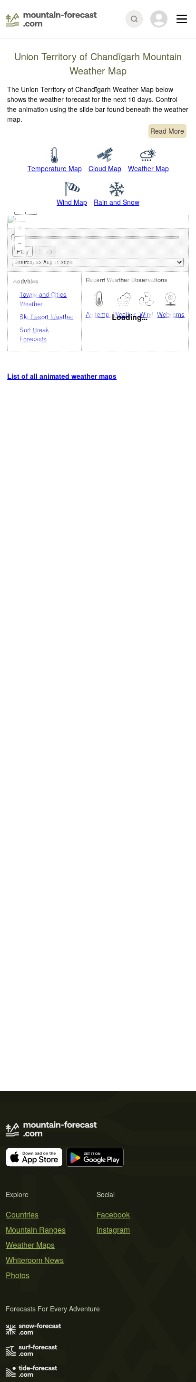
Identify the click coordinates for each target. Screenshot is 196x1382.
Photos (17, 1275)
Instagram (113, 1229)
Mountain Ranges (36, 1229)
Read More (167, 131)
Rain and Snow (116, 202)
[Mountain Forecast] (51, 19)
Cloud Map (104, 168)
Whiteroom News (35, 1259)
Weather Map (148, 168)
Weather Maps (30, 1244)
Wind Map (72, 202)
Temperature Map (55, 168)
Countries (22, 1214)
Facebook (113, 1214)
